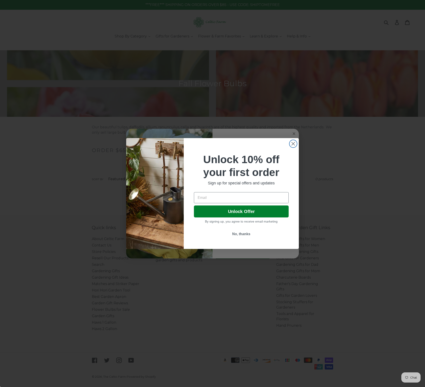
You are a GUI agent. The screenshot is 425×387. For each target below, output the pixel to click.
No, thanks (241, 234)
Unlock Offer (241, 211)
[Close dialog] (293, 144)
